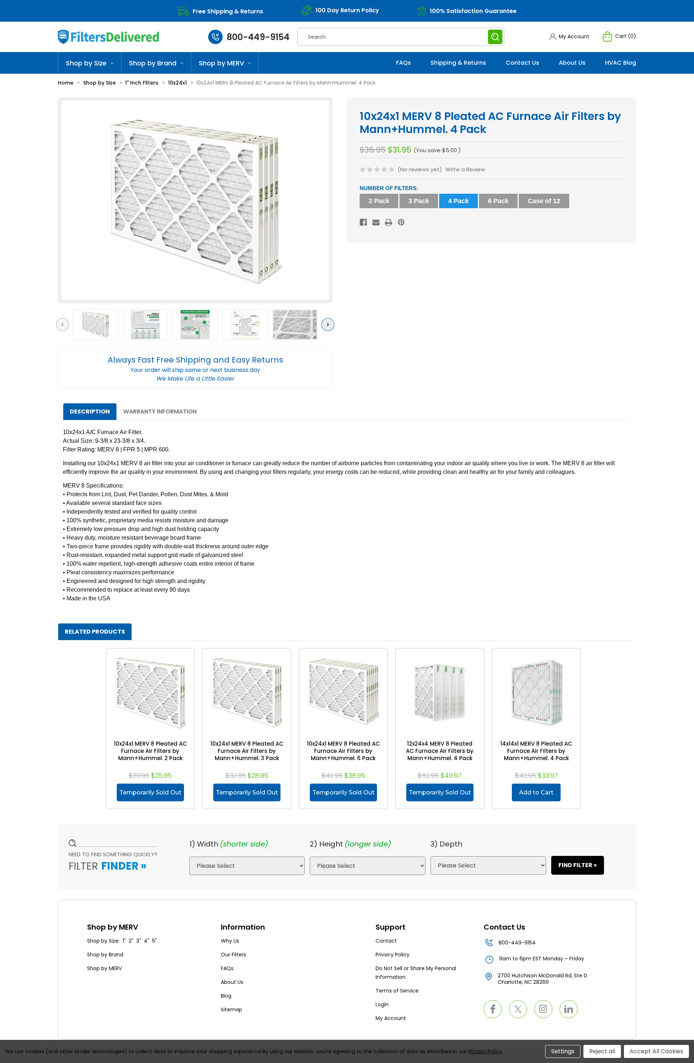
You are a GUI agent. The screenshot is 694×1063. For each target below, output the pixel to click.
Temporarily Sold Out (150, 792)
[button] (569, 36)
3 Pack (418, 201)
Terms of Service (397, 990)
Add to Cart (536, 792)
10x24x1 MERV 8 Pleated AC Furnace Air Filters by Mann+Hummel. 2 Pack (150, 751)
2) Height (326, 844)
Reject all (602, 1051)
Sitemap (231, 1009)
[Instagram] (543, 1009)
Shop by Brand (152, 63)
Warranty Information (160, 411)
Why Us (230, 940)
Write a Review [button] (465, 169)
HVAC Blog (620, 63)
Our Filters (233, 954)
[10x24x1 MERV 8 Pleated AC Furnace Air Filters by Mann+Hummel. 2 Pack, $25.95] (150, 692)
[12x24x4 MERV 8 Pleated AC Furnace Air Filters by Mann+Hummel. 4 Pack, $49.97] (439, 692)
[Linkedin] (569, 1009)
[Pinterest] (401, 222)
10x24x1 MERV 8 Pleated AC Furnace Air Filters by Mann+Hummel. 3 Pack (246, 751)
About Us (572, 63)
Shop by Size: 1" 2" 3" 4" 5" (122, 940)
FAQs (403, 63)
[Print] (388, 222)
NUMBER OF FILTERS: (389, 188)
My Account (391, 1018)
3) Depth (446, 844)
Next (329, 324)
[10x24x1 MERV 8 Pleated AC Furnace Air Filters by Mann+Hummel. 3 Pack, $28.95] (246, 692)
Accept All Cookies (656, 1051)
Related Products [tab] (95, 631)
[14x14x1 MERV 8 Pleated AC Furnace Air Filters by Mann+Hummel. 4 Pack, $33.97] (536, 692)
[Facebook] (363, 222)
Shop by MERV (221, 63)
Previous (64, 324)
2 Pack (379, 201)
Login (382, 1004)
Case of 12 (544, 201)
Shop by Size (86, 63)
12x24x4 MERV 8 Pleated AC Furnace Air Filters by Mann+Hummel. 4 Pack (440, 751)
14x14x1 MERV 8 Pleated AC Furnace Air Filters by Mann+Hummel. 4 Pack (536, 751)
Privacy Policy (393, 954)
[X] (518, 1009)
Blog (226, 995)
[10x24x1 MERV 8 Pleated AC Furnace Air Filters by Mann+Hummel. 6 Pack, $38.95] (343, 692)
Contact (386, 940)
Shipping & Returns (458, 63)
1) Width (203, 844)
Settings (562, 1051)
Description (90, 411)
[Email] (376, 222)
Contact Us (522, 63)
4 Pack (458, 201)
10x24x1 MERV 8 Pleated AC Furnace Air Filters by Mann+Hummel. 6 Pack (343, 751)
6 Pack (498, 201)
